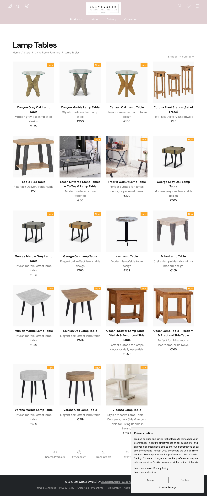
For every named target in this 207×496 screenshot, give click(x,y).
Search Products (55, 457)
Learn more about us (145, 472)
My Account (79, 457)
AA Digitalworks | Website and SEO (121, 481)
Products (75, 19)
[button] (103, 8)
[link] (167, 486)
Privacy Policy (66, 487)
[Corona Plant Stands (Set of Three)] (173, 82)
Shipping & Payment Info (90, 487)
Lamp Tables (72, 52)
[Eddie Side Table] (33, 156)
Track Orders (103, 457)
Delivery (111, 19)
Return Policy (114, 487)
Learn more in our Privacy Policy (151, 468)
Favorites (127, 457)
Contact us (130, 19)
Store (27, 52)
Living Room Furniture (47, 52)
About (94, 19)
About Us (129, 487)
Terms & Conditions (45, 487)
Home (16, 52)
